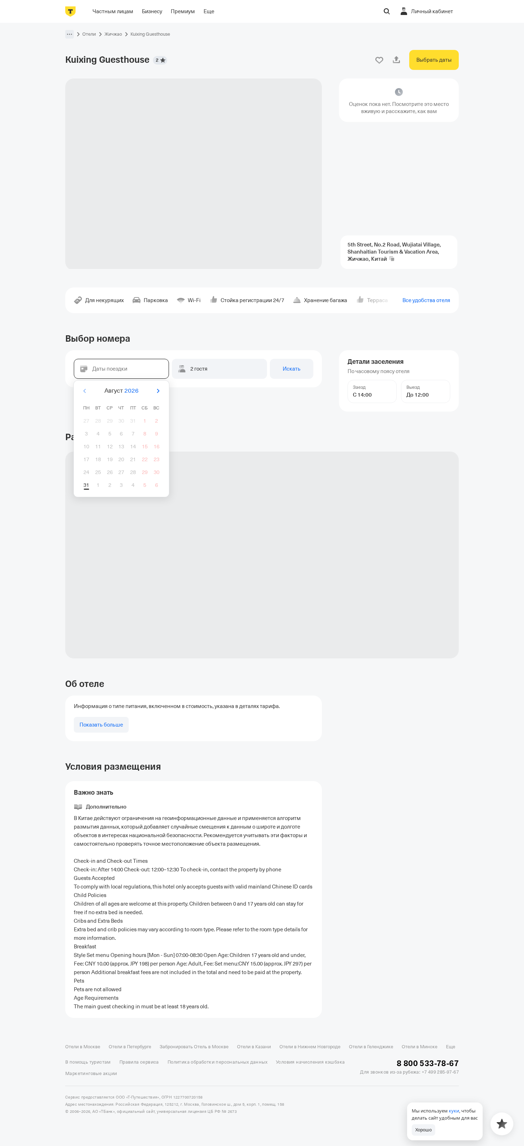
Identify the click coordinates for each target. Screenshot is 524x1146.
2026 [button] (131, 390)
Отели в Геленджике (371, 1046)
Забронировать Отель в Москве (194, 1046)
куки (454, 1110)
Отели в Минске (419, 1046)
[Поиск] (387, 11)
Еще (450, 1046)
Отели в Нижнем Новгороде (309, 1046)
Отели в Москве (82, 1046)
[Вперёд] (158, 391)
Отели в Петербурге (130, 1046)
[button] (69, 34)
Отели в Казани (254, 1046)
